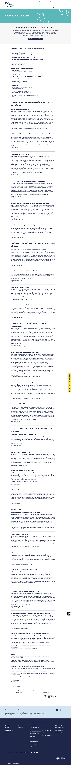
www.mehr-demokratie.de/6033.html (17, 317)
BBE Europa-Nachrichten (58, 725)
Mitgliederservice (20, 727)
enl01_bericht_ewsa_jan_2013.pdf (17, 281)
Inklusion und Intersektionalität (35, 738)
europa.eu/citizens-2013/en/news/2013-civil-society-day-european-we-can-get (25, 546)
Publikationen (52, 1)
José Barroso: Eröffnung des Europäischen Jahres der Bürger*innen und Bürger (25, 52)
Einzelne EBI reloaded (15, 70)
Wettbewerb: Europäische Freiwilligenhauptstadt (20, 78)
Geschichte (7, 727)
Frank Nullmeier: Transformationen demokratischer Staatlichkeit (22, 54)
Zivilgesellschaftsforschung (34, 744)
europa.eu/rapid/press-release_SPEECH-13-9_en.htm (20, 148)
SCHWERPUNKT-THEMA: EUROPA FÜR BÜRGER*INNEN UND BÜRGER (28, 48)
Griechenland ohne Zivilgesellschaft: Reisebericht (20, 91)
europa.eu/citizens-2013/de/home (17, 237)
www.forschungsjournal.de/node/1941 (18, 197)
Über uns (27, 7)
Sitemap (17, 752)
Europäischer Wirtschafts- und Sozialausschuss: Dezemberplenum (23, 61)
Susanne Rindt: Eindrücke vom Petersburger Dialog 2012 (21, 92)
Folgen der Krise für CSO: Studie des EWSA (18, 89)
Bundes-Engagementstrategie (47, 735)
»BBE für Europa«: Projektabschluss (17, 80)
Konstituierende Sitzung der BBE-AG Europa (19, 81)
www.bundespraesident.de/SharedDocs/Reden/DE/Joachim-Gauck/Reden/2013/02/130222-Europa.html (29, 128)
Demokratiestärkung (33, 725)
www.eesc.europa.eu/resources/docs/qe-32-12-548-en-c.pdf (21, 564)
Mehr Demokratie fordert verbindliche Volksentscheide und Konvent (23, 65)
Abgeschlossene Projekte (46, 739)
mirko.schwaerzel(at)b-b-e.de (19, 657)
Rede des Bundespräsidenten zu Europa (18, 50)
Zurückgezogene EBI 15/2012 (16, 74)
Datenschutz (12, 752)
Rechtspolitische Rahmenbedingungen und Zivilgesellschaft (46, 725)
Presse (56, 1)
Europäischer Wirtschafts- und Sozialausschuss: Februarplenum (22, 63)
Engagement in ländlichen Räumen (35, 731)
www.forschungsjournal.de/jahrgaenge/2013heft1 (19, 628)
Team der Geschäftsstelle (9, 730)
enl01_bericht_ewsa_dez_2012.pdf (17, 265)
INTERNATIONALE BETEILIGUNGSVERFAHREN (22, 68)
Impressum (15, 669)
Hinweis (12, 96)
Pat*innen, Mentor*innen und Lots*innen (46, 738)
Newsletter (62, 7)
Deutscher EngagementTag (46, 730)
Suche (65, 1)
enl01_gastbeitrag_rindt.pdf (16, 607)
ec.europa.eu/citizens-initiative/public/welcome (20, 346)
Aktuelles (40, 1)
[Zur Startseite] (9, 4)
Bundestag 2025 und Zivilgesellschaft (45, 728)
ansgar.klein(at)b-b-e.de (18, 687)
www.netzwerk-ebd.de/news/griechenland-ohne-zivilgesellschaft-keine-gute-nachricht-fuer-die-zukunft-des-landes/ (31, 586)
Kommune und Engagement (34, 739)
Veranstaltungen (45, 1)
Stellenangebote (7, 732)
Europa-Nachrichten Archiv (59, 730)
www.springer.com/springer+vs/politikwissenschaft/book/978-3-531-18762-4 (24, 648)
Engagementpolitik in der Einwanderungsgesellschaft (34, 729)
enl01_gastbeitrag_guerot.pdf (16, 219)
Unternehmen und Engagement (35, 743)
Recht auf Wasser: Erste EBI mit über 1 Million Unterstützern (21, 71)
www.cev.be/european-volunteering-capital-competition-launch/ (22, 446)
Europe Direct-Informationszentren (17, 64)
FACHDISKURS (14, 85)
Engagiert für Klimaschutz (46, 733)
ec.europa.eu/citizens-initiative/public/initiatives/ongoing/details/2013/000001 (25, 398)
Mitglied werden (20, 725)
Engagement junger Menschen (34, 733)
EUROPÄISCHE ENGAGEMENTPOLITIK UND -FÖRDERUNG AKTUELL (27, 59)
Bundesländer (7, 725)
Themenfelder (45, 7)
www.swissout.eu (14, 422)
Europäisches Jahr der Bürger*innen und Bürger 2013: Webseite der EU (23, 57)
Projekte (53, 7)
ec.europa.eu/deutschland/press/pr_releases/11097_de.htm (22, 299)
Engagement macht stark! (46, 732)
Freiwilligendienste (33, 736)
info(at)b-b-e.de (17, 484)
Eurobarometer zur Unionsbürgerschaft (18, 53)
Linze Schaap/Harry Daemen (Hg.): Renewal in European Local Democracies (24, 95)
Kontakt (60, 1)
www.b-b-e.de (13, 682)
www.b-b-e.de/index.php (15, 503)
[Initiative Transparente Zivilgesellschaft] (61, 758)
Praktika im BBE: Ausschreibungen (17, 82)
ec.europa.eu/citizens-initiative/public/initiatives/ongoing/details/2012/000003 (25, 376)
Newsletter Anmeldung (58, 732)
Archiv (31, 746)
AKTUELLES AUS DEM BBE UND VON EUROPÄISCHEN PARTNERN (27, 76)
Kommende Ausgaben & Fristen (59, 727)
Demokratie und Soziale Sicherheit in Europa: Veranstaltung (21, 87)
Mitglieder (35, 7)
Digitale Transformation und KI (35, 727)
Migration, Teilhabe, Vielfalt (34, 741)
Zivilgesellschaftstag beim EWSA (17, 88)
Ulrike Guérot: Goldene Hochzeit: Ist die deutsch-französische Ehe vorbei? (24, 56)
